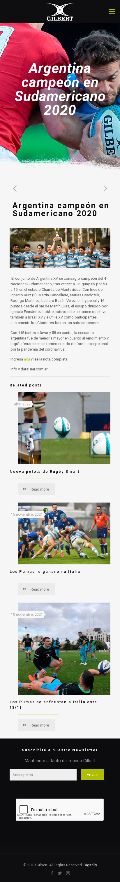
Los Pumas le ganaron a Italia (45, 571)
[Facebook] (52, 873)
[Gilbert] (60, 11)
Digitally (90, 865)
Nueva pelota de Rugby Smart (45, 471)
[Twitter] (60, 873)
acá (27, 359)
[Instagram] (68, 873)
